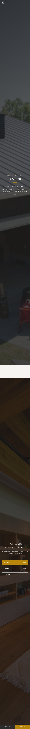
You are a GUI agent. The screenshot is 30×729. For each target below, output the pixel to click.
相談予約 (6, 568)
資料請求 (6, 562)
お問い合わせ (8, 575)
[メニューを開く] (26, 2)
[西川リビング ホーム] (9, 2)
